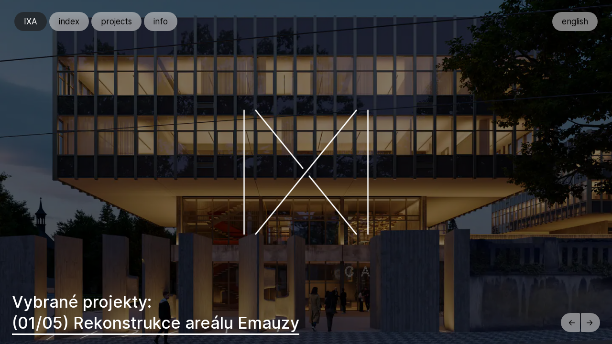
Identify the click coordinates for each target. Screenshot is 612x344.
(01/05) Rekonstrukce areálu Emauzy (155, 323)
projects (116, 21)
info (160, 21)
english (575, 21)
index (69, 21)
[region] (306, 172)
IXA (30, 21)
